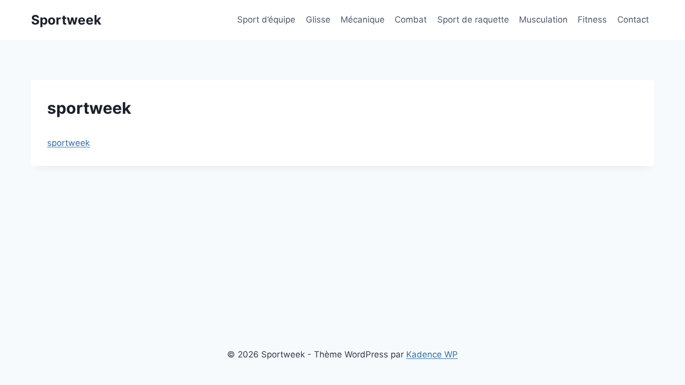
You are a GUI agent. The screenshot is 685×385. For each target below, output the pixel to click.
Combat (411, 20)
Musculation (543, 20)
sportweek (68, 143)
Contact (633, 20)
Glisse (318, 20)
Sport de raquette (473, 20)
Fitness (592, 20)
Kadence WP (432, 354)
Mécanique (362, 20)
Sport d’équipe (266, 20)
